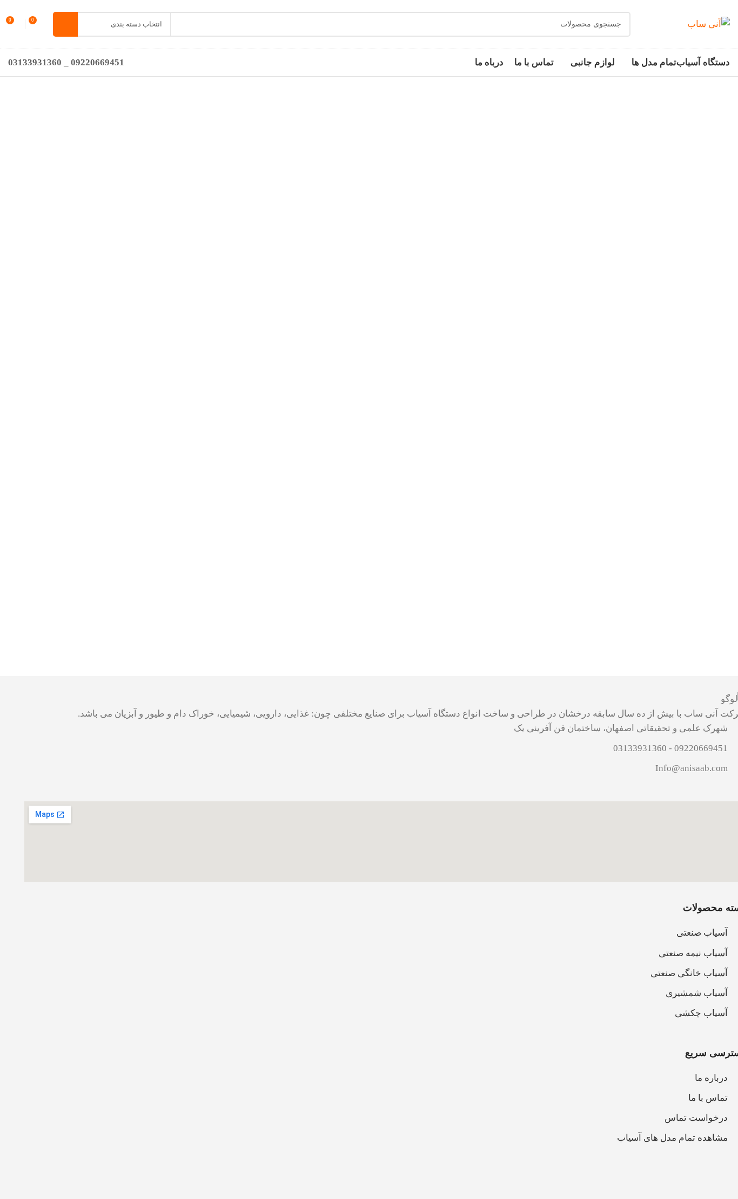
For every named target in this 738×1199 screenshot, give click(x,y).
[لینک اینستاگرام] (417, 1182)
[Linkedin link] (390, 1182)
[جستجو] (65, 24)
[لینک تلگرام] (336, 1182)
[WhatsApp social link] (363, 1182)
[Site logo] (708, 23)
